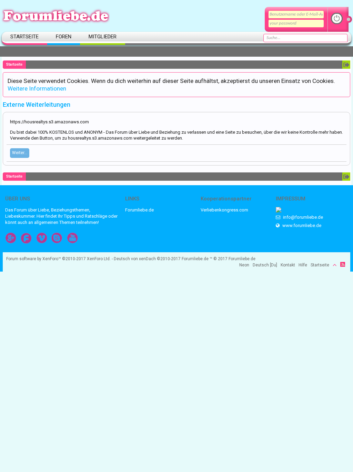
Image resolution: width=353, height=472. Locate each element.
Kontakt (288, 265)
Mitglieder (103, 37)
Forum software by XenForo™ (58, 258)
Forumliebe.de (139, 210)
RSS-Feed (342, 264)
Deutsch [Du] (265, 265)
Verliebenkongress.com (224, 210)
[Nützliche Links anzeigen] (346, 64)
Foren (63, 37)
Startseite (24, 37)
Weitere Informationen (37, 88)
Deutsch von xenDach (147, 258)
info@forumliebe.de (302, 217)
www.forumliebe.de (301, 225)
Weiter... (19, 152)
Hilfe (303, 265)
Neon (244, 265)
